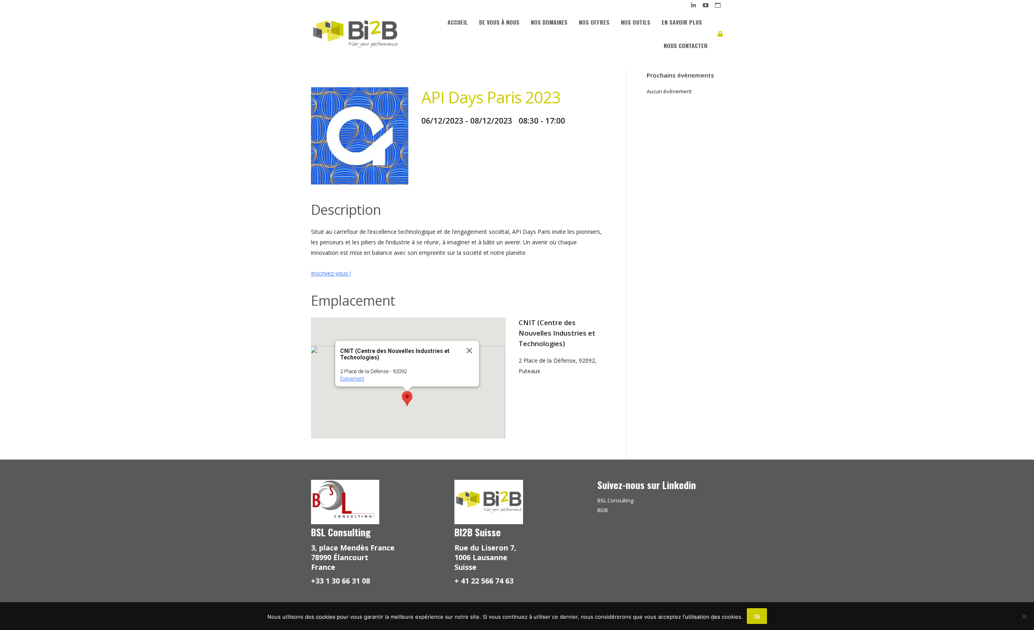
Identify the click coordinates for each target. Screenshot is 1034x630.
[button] (407, 398)
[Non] (1024, 616)
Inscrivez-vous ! (331, 273)
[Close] (469, 350)
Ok (757, 616)
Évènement (352, 379)
